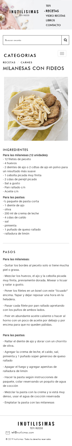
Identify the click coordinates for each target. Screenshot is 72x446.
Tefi (48, 5)
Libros (50, 20)
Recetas (52, 10)
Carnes (26, 62)
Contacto (53, 25)
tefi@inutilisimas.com (22, 432)
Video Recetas (55, 15)
